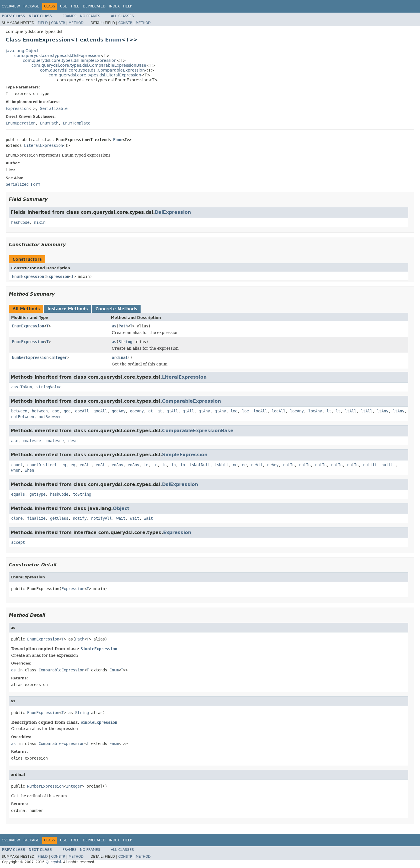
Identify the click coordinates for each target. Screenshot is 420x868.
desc (72, 440)
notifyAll (101, 518)
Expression (17, 108)
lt (329, 411)
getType (37, 494)
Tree (75, 6)
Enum (113, 40)
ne (235, 464)
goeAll (82, 411)
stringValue (48, 387)
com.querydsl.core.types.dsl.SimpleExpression (70, 60)
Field (43, 23)
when (15, 470)
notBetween (22, 416)
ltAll (350, 411)
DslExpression (173, 212)
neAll (257, 464)
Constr (58, 23)
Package (31, 6)
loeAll (260, 411)
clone (17, 518)
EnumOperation (20, 123)
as (114, 326)
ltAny (382, 411)
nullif (370, 464)
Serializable (53, 108)
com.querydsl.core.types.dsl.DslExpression (57, 55)
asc (14, 440)
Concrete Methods (116, 309)
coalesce (32, 440)
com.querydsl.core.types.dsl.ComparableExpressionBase (88, 65)
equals (18, 494)
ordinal (120, 357)
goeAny (118, 411)
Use (63, 6)
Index (114, 6)
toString (82, 494)
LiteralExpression (43, 145)
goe (55, 411)
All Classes (122, 16)
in (146, 464)
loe (234, 411)
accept (18, 542)
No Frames (90, 16)
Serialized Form (23, 184)
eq (63, 464)
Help (127, 6)
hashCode (20, 222)
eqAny (117, 464)
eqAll (85, 464)
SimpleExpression (184, 454)
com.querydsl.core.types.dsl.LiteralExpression (95, 75)
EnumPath (49, 123)
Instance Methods (67, 309)
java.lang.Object (22, 50)
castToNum (21, 387)
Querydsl (53, 862)
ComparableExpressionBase (197, 430)
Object (121, 508)
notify (80, 518)
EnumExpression (28, 276)
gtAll (172, 411)
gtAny (204, 411)
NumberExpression (30, 357)
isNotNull (199, 464)
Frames (70, 16)
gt (150, 411)
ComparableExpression (191, 401)
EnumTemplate (76, 123)
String (125, 341)
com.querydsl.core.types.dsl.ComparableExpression (92, 70)
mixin (39, 222)
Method (76, 23)
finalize (36, 518)
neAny (273, 464)
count (17, 464)
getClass (59, 518)
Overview (11, 6)
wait (120, 518)
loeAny (297, 411)
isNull (221, 464)
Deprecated (94, 6)
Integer (59, 357)
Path (123, 326)
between (19, 411)
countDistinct (42, 464)
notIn (289, 464)
